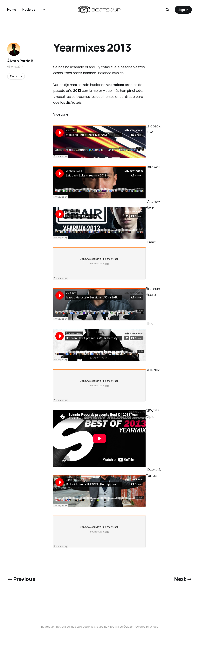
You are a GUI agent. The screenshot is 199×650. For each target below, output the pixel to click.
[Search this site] (167, 10)
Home (11, 9)
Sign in (183, 10)
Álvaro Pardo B (20, 60)
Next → (183, 578)
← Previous (21, 578)
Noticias (28, 9)
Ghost (154, 626)
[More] (43, 10)
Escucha (16, 76)
